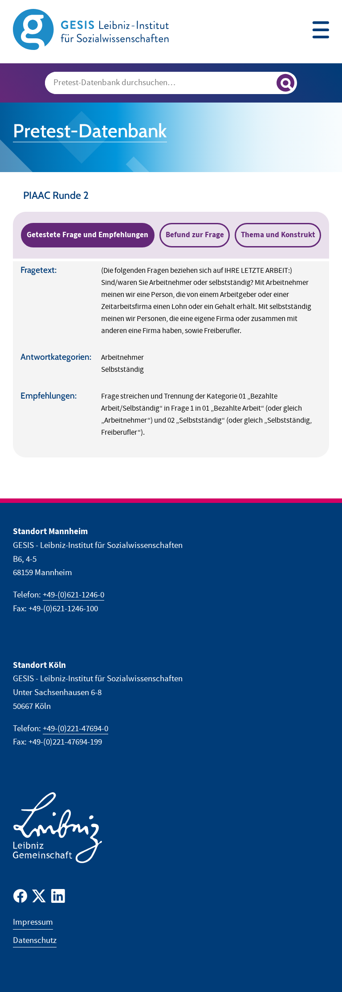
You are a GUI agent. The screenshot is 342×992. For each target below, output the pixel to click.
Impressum (33, 922)
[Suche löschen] (266, 83)
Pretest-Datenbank (90, 130)
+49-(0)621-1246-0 (73, 595)
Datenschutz (35, 940)
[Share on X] (39, 898)
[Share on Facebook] (20, 898)
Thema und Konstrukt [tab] (278, 235)
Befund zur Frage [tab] (195, 235)
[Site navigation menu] (320, 31)
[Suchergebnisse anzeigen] (285, 83)
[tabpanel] (171, 359)
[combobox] (171, 83)
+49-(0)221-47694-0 (75, 728)
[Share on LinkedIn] (58, 898)
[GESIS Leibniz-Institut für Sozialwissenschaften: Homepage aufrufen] (91, 28)
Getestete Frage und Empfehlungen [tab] (87, 235)
